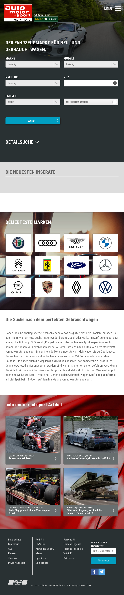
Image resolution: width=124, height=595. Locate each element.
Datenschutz (14, 539)
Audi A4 (40, 539)
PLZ (66, 77)
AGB (10, 548)
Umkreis (11, 96)
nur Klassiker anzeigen (77, 101)
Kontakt (12, 553)
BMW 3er (40, 544)
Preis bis (12, 77)
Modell (69, 58)
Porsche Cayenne (72, 544)
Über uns (12, 558)
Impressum (13, 544)
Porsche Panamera (73, 548)
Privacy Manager (16, 562)
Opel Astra (41, 558)
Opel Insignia (42, 562)
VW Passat (69, 558)
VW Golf (67, 553)
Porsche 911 (70, 539)
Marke (10, 58)
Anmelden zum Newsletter (99, 544)
